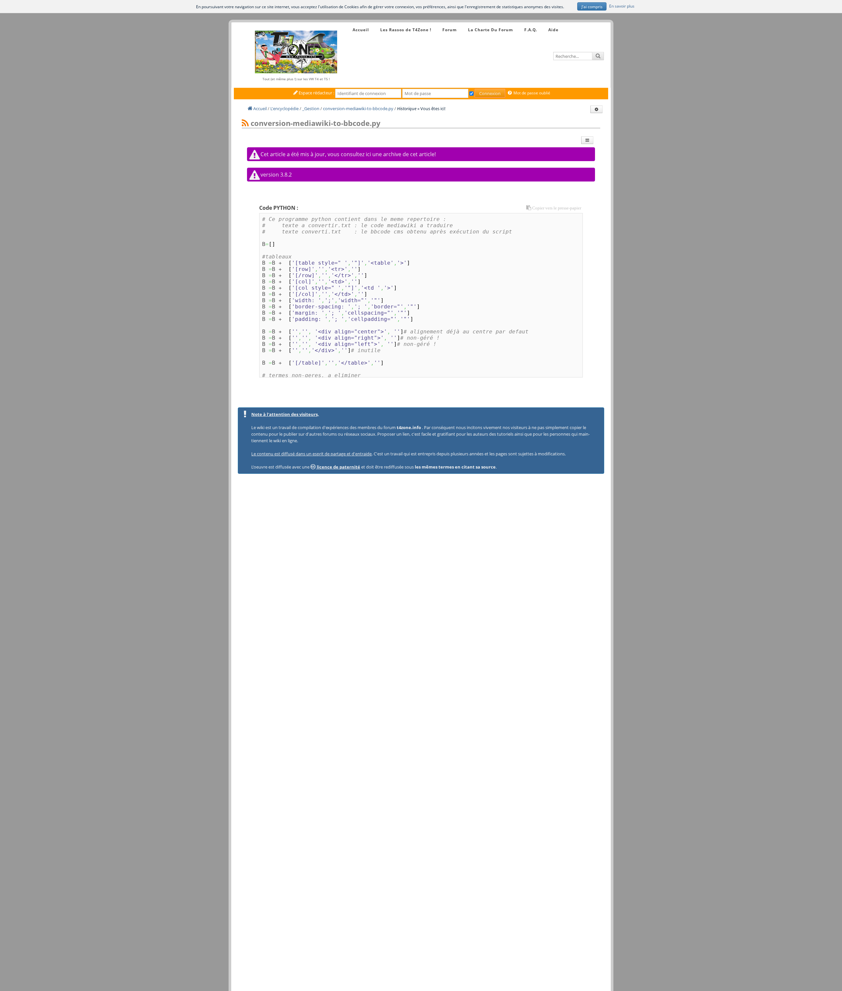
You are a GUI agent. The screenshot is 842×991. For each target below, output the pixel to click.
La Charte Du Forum (490, 30)
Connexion (490, 93)
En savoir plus (621, 6)
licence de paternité (338, 467)
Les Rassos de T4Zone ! (405, 30)
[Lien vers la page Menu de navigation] (346, 24)
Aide (553, 30)
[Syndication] (245, 123)
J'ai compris (592, 6)
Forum (449, 30)
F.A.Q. (530, 30)
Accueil (361, 30)
